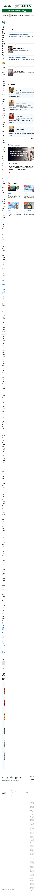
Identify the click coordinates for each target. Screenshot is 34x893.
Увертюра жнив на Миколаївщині (18, 34)
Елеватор (27, 15)
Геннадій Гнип (4, 653)
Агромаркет (5, 15)
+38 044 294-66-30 (12, 793)
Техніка (20, 15)
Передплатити (25, 6)
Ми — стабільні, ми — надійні (17, 57)
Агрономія (13, 15)
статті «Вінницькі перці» (3, 291)
